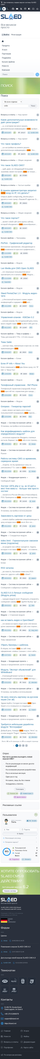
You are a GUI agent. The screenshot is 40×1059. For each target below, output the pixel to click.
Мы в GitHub (13, 9)
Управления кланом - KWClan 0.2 (17, 317)
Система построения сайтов (20, 423)
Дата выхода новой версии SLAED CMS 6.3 (18, 958)
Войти (21, 834)
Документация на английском (33, 9)
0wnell (33, 655)
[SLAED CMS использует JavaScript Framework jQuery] (5, 990)
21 (38, 612)
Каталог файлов (8, 62)
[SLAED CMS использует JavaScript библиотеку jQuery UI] (14, 990)
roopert (33, 710)
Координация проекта (17, 477)
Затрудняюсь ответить (14, 784)
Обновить (28, 859)
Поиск (33, 106)
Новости (5, 66)
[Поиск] (37, 74)
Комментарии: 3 (28, 793)
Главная (7, 1031)
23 (38, 661)
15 (38, 450)
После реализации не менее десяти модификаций (20, 765)
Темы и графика (22, 334)
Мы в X (21, 9)
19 (38, 559)
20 (38, 584)
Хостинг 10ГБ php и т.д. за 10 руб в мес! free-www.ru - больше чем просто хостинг (20, 488)
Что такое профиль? (11, 144)
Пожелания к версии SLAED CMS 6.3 (15, 947)
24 (38, 689)
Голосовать (20, 789)
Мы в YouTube (17, 9)
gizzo (33, 526)
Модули (4, 535)
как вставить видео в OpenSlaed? (17, 620)
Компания (6, 70)
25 (38, 716)
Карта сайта (28, 1047)
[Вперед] (26, 745)
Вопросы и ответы (8, 115)
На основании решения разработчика (21, 770)
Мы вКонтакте (25, 9)
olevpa (33, 444)
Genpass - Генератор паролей (16, 406)
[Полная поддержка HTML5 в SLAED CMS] (23, 981)
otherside (34, 682)
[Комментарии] (14, 132)
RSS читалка (7, 568)
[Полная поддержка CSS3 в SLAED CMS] (32, 981)
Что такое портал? (10, 218)
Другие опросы (21, 797)
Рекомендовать (37, 9)
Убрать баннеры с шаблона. (15, 645)
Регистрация (16, 35)
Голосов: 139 (14, 793)
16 (38, 477)
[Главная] (2, 41)
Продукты (6, 46)
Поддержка (6, 58)
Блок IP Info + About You (13, 363)
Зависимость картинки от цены (16, 516)
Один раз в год (11, 777)
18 (38, 532)
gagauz (33, 578)
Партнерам (6, 54)
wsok (33, 501)
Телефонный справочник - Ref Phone (19, 385)
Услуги (4, 50)
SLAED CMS (34, 132)
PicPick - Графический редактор (16, 243)
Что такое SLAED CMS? (12, 165)
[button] (5, 34)
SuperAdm (7, 282)
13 (38, 401)
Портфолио (8, 1047)
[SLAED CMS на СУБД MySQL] (14, 981)
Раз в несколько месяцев (15, 773)
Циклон (4, 936)
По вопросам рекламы (13, 1055)
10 (38, 334)
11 (38, 358)
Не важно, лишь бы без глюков (18, 780)
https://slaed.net (10, 1023)
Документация (29, 1042)
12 (17, 253)
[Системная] (4, 9)
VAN (32, 605)
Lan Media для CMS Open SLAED (17, 268)
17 (38, 507)
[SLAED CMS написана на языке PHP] (5, 981)
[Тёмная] (7, 9)
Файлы (26, 1036)
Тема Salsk (6, 342)
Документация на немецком (29, 9)
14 (38, 423)
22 (38, 636)
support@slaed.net (11, 1019)
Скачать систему (10, 891)
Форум (3, 423)
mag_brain (34, 630)
